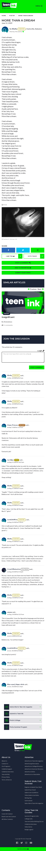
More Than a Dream (25, 15)
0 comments (8, 325)
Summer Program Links (32, 816)
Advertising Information (32, 763)
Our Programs (6, 766)
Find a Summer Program (18, 727)
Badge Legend (29, 829)
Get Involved (28, 800)
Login (40, 351)
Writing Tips (28, 798)
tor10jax (10, 460)
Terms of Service (7, 780)
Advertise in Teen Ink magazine (34, 761)
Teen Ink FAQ (6, 774)
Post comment (37, 367)
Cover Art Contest (7, 814)
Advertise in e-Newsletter (32, 774)
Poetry (12, 15)
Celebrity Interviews (8, 772)
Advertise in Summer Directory (34, 769)
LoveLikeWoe (12, 519)
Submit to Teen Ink (16, 713)
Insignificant (8, 317)
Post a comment (22, 263)
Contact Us (5, 763)
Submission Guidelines (31, 792)
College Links (29, 819)
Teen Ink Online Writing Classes (34, 821)
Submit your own (22, 272)
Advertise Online (30, 772)
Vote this (35, 256)
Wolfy (14, 29)
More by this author (16, 31)
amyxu (9, 612)
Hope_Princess (12, 425)
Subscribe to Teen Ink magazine (34, 803)
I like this (13, 256)
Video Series (28, 827)
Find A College (15, 720)
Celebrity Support (7, 769)
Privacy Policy (6, 777)
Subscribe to (21, 707)
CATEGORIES (22, 849)
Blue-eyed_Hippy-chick (15, 684)
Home (4, 15)
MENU (38, 6)
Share (4, 246)
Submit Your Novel (30, 790)
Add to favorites (22, 268)
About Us (4, 761)
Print (5, 205)
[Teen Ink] (11, 5)
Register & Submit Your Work (33, 787)
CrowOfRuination (13, 569)
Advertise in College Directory (34, 766)
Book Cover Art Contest (9, 816)
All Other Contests (7, 819)
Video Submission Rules (32, 795)
